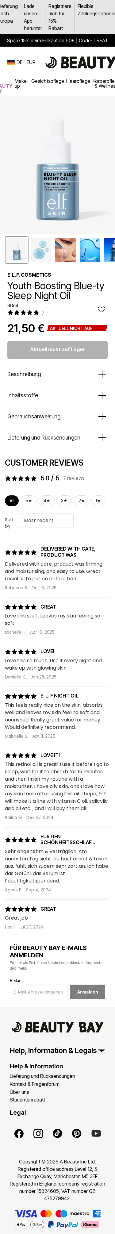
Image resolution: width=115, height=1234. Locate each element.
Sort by (9, 523)
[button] (17, 250)
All (12, 501)
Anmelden (87, 991)
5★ (28, 501)
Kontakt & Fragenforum (34, 1084)
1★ (98, 501)
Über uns (19, 1092)
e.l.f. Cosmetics (29, 275)
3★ (64, 501)
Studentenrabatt (27, 1100)
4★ (46, 501)
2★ (82, 501)
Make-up (22, 83)
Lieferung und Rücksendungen (42, 1076)
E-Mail (15, 980)
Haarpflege (78, 81)
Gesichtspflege (47, 81)
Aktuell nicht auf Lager (57, 349)
